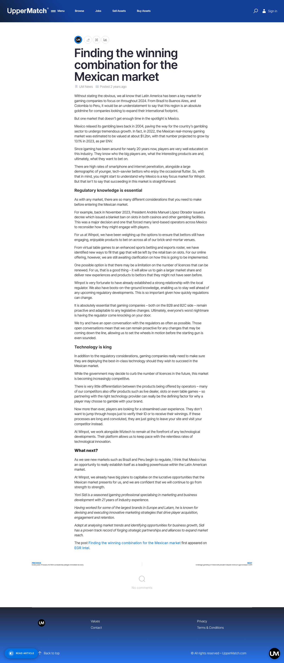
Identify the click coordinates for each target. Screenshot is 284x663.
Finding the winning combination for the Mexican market (134, 543)
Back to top (52, 653)
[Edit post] (96, 39)
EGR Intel (81, 548)
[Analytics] (105, 39)
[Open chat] (274, 653)
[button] (88, 39)
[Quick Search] (255, 11)
